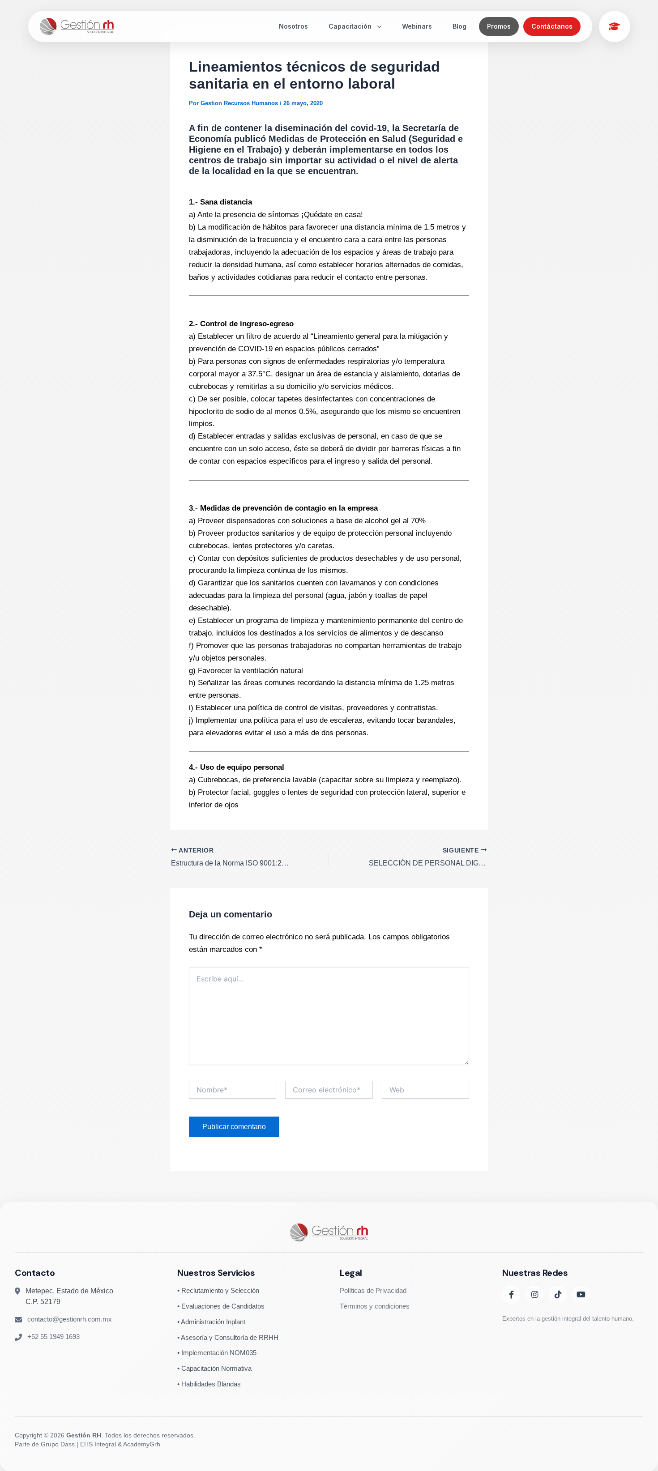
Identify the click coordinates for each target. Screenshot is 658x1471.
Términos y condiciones (375, 1305)
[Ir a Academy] (614, 26)
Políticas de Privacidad (373, 1290)
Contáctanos (552, 26)
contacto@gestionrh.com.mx (69, 1319)
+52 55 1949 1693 (53, 1336)
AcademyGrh (141, 1444)
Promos (499, 26)
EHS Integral (98, 1444)
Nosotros (293, 26)
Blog (459, 26)
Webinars (417, 26)
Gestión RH (83, 1435)
